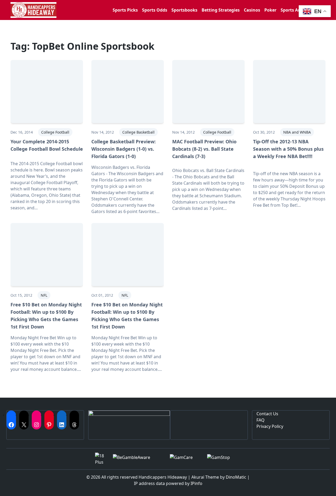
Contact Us (267, 414)
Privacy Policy (269, 426)
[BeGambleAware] (137, 458)
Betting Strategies (221, 10)
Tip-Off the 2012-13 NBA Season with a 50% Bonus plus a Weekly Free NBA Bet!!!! (288, 148)
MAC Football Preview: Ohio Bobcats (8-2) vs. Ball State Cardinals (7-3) (204, 148)
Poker (270, 10)
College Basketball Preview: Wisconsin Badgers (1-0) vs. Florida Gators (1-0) (123, 148)
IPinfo (196, 483)
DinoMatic (236, 477)
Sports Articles (296, 10)
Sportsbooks (184, 10)
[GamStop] (224, 458)
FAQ (260, 420)
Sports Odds (154, 10)
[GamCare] (184, 458)
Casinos (252, 10)
